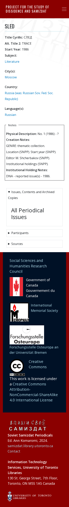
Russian (10, 115)
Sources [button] (17, 244)
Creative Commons (38, 364)
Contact (14, 451)
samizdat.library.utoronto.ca (30, 446)
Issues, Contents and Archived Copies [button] (31, 195)
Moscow (11, 77)
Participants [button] (20, 233)
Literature (12, 61)
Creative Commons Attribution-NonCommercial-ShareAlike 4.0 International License (34, 392)
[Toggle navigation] (64, 9)
